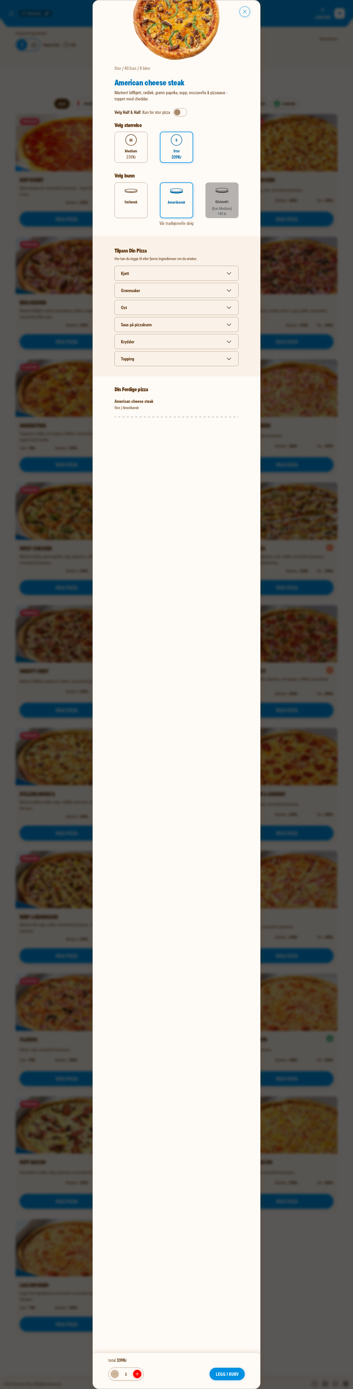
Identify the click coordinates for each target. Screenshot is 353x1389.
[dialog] (176, 694)
